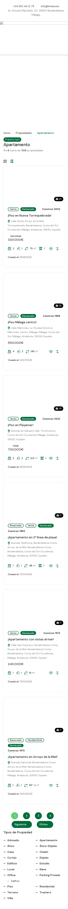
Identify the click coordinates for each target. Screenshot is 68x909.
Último (43, 824)
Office (11, 875)
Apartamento (49, 840)
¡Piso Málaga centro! (22, 322)
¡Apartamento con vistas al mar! (31, 639)
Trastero (45, 892)
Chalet (44, 852)
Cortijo (12, 857)
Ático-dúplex (48, 846)
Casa (10, 852)
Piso (10, 886)
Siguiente (20, 824)
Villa (10, 898)
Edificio (12, 863)
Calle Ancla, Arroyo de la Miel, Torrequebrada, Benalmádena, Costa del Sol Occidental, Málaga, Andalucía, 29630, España (33, 225)
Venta (13, 209)
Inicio (6, 133)
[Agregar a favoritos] (51, 249)
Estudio (45, 863)
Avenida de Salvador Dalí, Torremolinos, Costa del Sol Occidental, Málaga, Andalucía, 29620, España (33, 435)
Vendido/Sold (35, 740)
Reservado (16, 525)
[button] (34, 55)
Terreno (12, 892)
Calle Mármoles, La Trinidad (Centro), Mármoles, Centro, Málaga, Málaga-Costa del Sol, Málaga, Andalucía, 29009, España (33, 332)
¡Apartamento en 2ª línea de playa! (32, 537)
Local (10, 869)
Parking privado (50, 875)
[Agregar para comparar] (57, 249)
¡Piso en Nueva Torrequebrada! (29, 215)
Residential (47, 886)
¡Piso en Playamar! (20, 425)
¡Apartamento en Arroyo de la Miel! (32, 757)
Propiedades (24, 133)
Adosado (13, 840)
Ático (10, 846)
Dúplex (44, 857)
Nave (43, 869)
